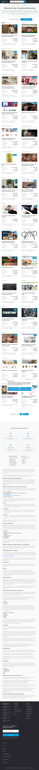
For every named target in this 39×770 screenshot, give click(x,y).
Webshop (16, 706)
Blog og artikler (5, 759)
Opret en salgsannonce (7, 756)
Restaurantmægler (29, 713)
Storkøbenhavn (24, 462)
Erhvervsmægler (28, 711)
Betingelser (5, 742)
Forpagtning (28, 716)
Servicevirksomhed (12, 464)
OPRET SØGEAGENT (27, 19)
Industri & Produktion (12, 462)
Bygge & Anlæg (11, 458)
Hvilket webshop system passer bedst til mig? (12, 495)
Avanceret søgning (14, 19)
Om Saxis (4, 748)
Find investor (28, 718)
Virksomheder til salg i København (6, 718)
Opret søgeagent (6, 753)
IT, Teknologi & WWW (13, 463)
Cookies (4, 751)
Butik (15, 713)
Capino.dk (5, 762)
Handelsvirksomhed (12, 461)
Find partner (28, 715)
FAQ (3, 745)
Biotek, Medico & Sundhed (13, 457)
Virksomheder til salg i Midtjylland (6, 710)
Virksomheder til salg (19, 5)
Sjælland (23, 461)
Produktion (16, 708)
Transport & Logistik (12, 465)
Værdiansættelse (29, 708)
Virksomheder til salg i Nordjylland (6, 707)
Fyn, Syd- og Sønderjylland (26, 457)
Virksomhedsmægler (29, 709)
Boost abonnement (29, 706)
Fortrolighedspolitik (28, 379)
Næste (25, 414)
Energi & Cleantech (12, 460)
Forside (13, 5)
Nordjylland (24, 460)
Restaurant (16, 715)
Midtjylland (23, 458)
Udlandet (23, 463)
